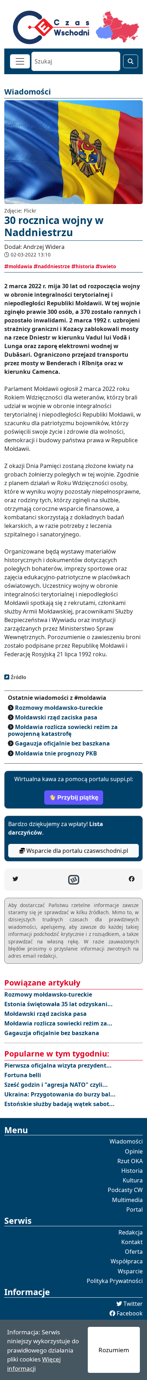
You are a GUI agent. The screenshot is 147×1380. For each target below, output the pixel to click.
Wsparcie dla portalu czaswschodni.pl (76, 851)
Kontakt (132, 1242)
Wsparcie (130, 1271)
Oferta (134, 1252)
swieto (108, 266)
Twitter (133, 1304)
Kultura (133, 1180)
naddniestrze (54, 266)
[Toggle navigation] (20, 61)
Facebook (130, 1313)
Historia (132, 1171)
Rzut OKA (130, 1161)
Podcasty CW (125, 1190)
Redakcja (130, 1232)
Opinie (134, 1151)
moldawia (20, 266)
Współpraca (127, 1261)
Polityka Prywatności (115, 1281)
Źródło (17, 677)
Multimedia (127, 1200)
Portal (134, 1209)
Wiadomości (126, 1141)
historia (85, 266)
